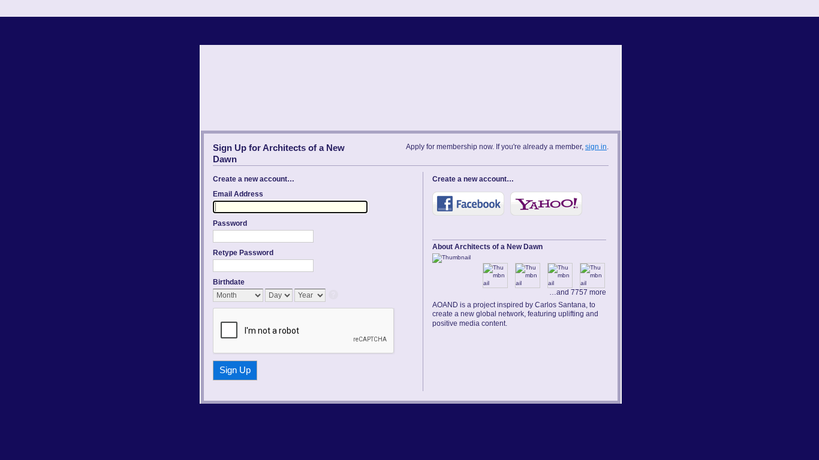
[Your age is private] (334, 295)
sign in (596, 147)
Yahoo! (546, 204)
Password (230, 223)
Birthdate (229, 282)
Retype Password (243, 253)
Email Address (238, 194)
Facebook (468, 204)
